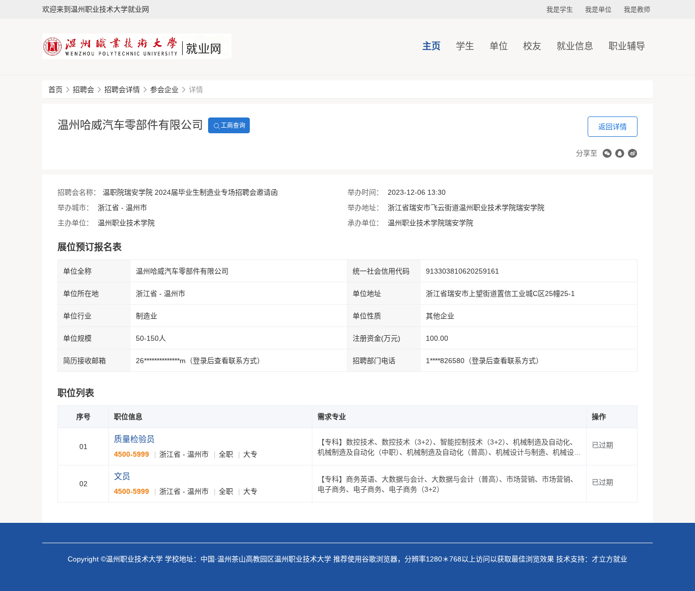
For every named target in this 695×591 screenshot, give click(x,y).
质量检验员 (134, 439)
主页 (431, 46)
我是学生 (559, 9)
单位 (498, 46)
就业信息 (575, 46)
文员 (122, 476)
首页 (55, 89)
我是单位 (598, 9)
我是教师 (637, 9)
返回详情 (612, 127)
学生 (465, 46)
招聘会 (83, 89)
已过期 (602, 445)
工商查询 (233, 125)
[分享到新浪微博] (632, 153)
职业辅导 (627, 46)
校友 (532, 46)
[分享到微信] (607, 153)
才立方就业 (609, 559)
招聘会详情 (122, 89)
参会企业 (164, 89)
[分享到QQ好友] (620, 153)
